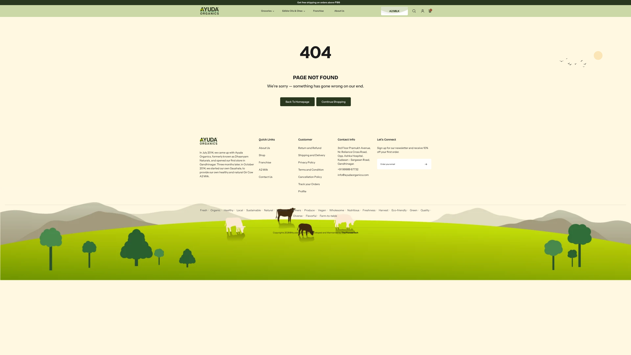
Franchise (265, 162)
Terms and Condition (311, 169)
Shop (262, 155)
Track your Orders (309, 184)
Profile (302, 191)
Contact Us (265, 176)
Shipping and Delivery (311, 155)
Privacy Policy (306, 162)
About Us (264, 148)
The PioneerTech (349, 232)
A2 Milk (263, 169)
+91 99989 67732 (348, 169)
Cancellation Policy (310, 176)
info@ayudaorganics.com (353, 175)
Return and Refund (309, 148)
